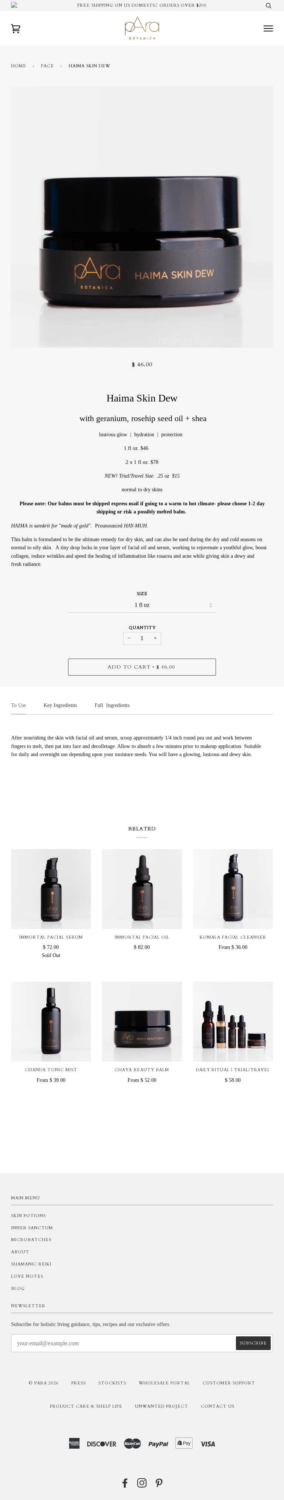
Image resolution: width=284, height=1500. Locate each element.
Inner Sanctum (32, 1228)
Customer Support (229, 1383)
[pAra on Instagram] (142, 1485)
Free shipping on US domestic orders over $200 (142, 5)
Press (78, 1383)
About (20, 1252)
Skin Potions (28, 1216)
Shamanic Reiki (31, 1264)
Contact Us (217, 1406)
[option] (142, 217)
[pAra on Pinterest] (159, 1485)
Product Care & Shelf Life (86, 1406)
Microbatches (31, 1240)
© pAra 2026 (44, 1383)
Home (18, 66)
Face (47, 66)
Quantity (142, 628)
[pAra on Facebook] (125, 1485)
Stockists (112, 1383)
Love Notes (27, 1276)
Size (142, 594)
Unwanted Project (161, 1406)
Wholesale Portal (164, 1383)
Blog (18, 1288)
